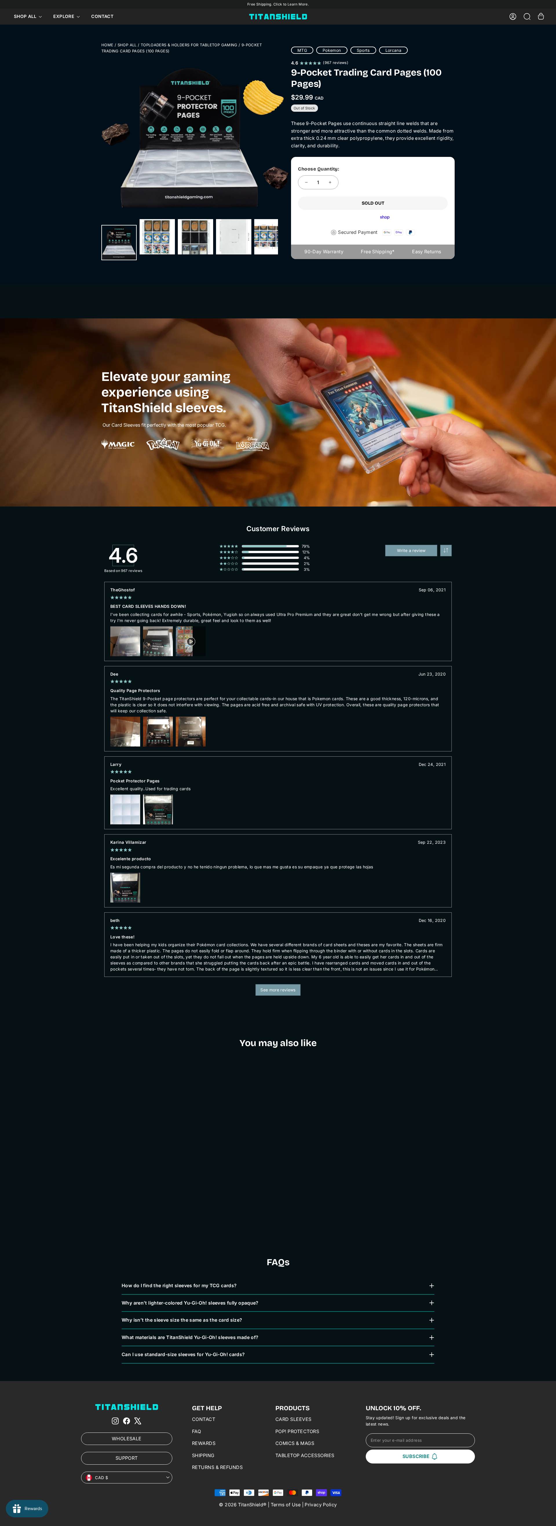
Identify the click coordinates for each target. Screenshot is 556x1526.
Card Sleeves (293, 1419)
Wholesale (126, 1438)
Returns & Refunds (217, 1467)
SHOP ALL (127, 45)
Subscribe (416, 1456)
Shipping (203, 1455)
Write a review (411, 550)
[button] (446, 550)
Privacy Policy (321, 1504)
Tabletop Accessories (304, 1455)
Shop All (25, 16)
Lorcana (393, 50)
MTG (302, 50)
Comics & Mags (294, 1443)
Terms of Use (286, 1504)
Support (127, 1458)
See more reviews (278, 989)
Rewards (204, 1443)
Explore (64, 16)
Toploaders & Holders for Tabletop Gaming (189, 45)
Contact (102, 16)
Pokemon (332, 50)
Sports (363, 50)
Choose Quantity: (318, 169)
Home (107, 45)
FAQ (196, 1431)
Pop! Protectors (297, 1431)
